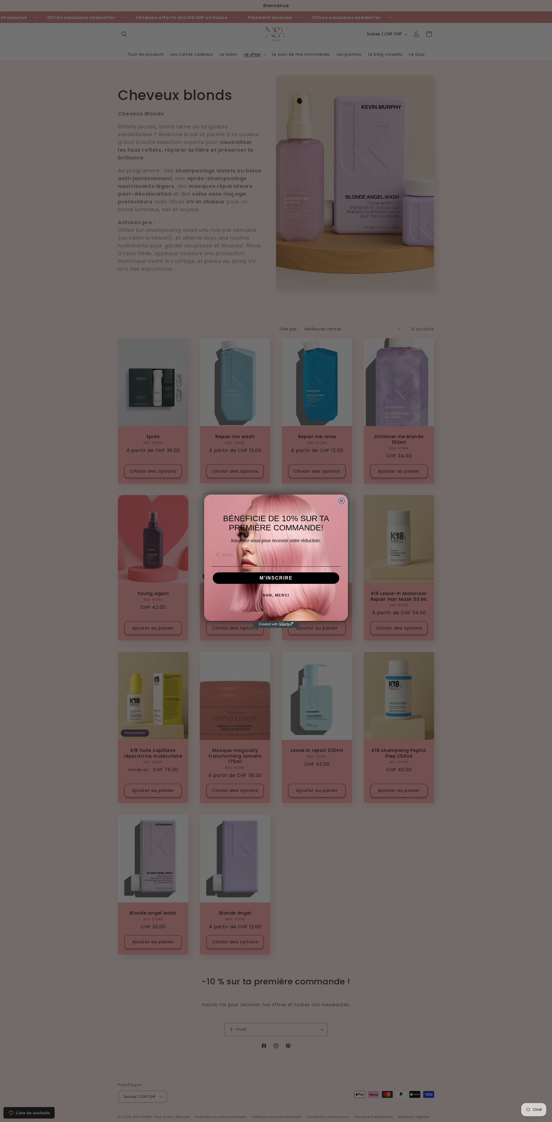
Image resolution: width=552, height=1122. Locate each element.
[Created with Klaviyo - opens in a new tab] (276, 624)
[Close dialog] (341, 500)
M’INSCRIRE (276, 578)
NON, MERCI (276, 595)
